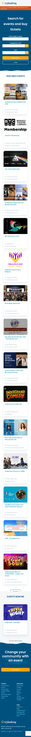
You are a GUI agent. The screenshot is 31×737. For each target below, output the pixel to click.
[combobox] (15, 45)
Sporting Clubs (20, 698)
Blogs (18, 708)
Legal (9, 731)
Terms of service (17, 731)
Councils (19, 689)
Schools (19, 696)
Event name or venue (15, 36)
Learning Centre (21, 710)
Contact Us (19, 707)
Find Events (15, 58)
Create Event (15, 669)
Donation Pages (5, 691)
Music (18, 694)
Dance (18, 691)
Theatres (19, 699)
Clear (15, 62)
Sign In (3, 698)
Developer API (20, 712)
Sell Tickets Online (6, 694)
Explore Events (5, 685)
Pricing (3, 692)
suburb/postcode (15, 43)
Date (15, 50)
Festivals (19, 692)
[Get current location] (27, 45)
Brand (18, 715)
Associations (20, 685)
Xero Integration (21, 714)
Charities (19, 687)
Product (3, 687)
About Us (3, 731)
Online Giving (4, 689)
